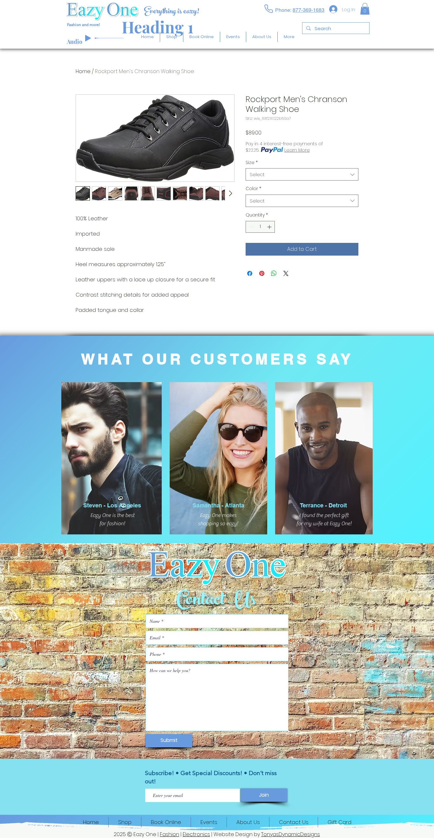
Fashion (169, 834)
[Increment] (270, 226)
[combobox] (302, 174)
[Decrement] (250, 226)
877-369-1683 (308, 10)
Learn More (297, 150)
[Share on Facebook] (250, 273)
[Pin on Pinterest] (262, 273)
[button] (365, 9)
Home (83, 71)
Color (253, 189)
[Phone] (268, 8)
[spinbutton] (260, 226)
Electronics (196, 834)
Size (252, 163)
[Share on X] (286, 273)
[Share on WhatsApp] (274, 273)
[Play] (88, 38)
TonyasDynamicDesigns (290, 834)
